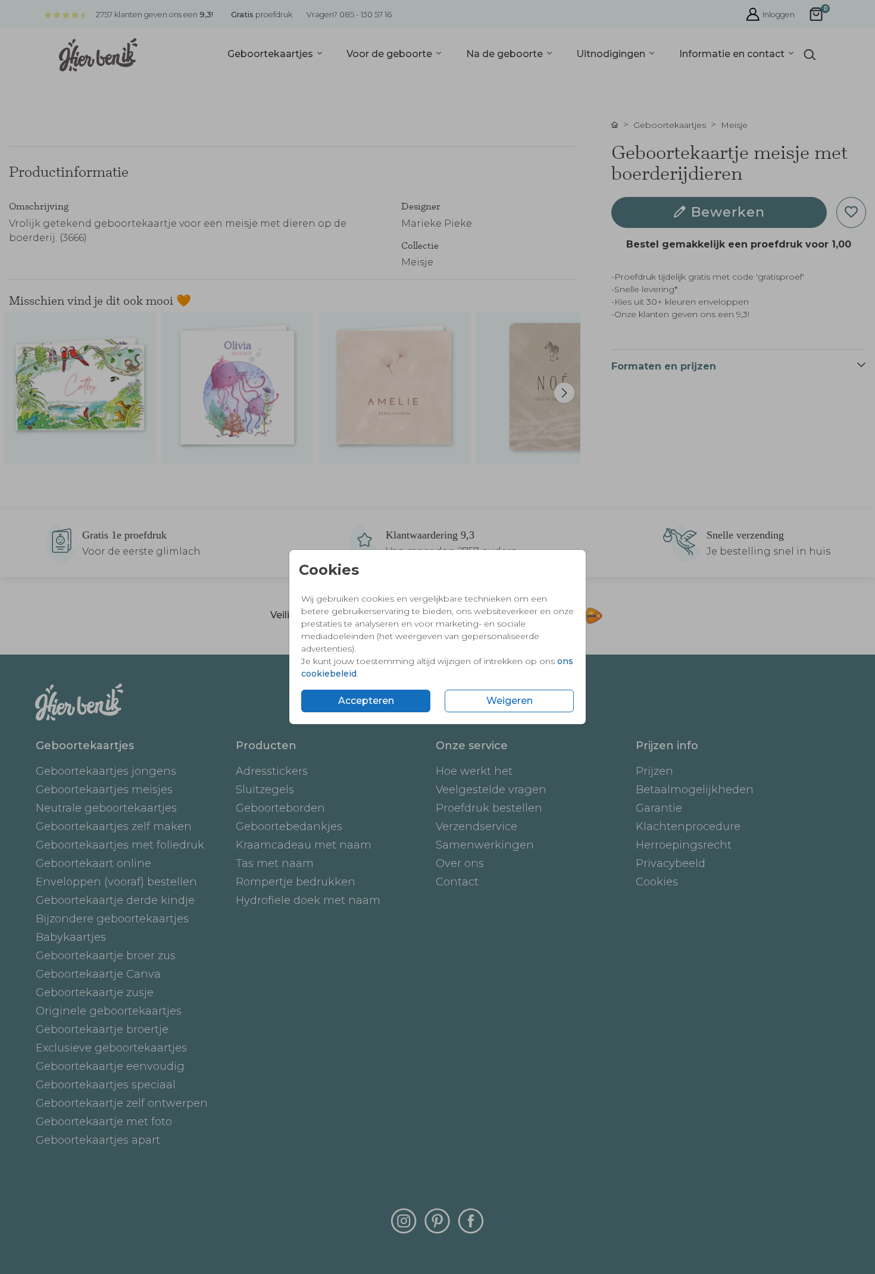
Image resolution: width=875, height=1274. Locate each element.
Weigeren (509, 700)
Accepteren (366, 700)
